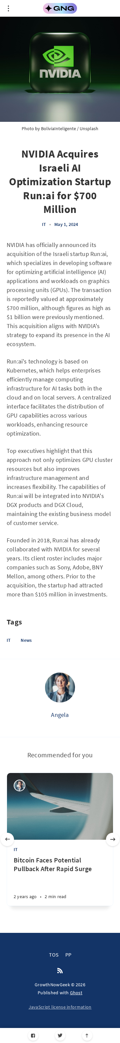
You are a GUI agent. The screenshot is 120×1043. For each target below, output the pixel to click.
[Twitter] (60, 1035)
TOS (54, 954)
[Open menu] (8, 8)
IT (44, 224)
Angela (60, 715)
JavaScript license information (60, 1007)
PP (68, 954)
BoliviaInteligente (58, 128)
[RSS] (60, 971)
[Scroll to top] (87, 1035)
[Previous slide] (7, 839)
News (26, 640)
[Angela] (60, 688)
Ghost (76, 993)
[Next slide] (112, 839)
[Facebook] (33, 1035)
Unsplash (89, 128)
